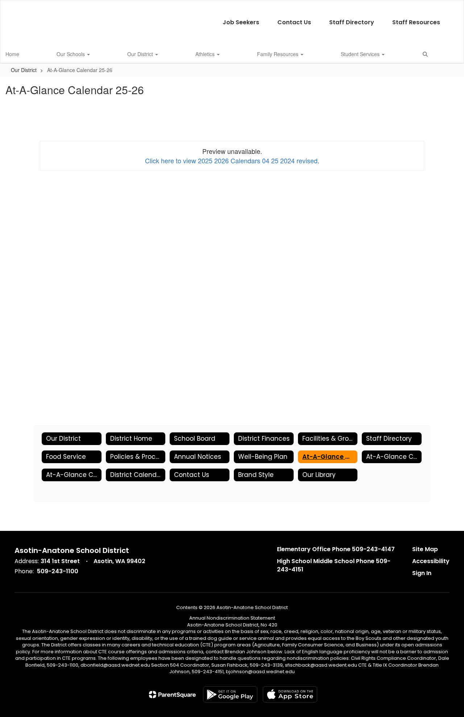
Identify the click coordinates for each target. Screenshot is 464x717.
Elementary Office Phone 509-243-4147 (336, 549)
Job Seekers (241, 22)
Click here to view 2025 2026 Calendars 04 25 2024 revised (231, 160)
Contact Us (294, 22)
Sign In (421, 573)
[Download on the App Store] (290, 694)
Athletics (205, 54)
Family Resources (278, 54)
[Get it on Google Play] (230, 694)
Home (12, 54)
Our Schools (71, 54)
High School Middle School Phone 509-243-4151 (333, 565)
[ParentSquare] (172, 694)
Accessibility (431, 561)
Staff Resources (416, 22)
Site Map (425, 549)
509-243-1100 (57, 571)
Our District (140, 54)
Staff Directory (351, 22)
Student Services (361, 54)
